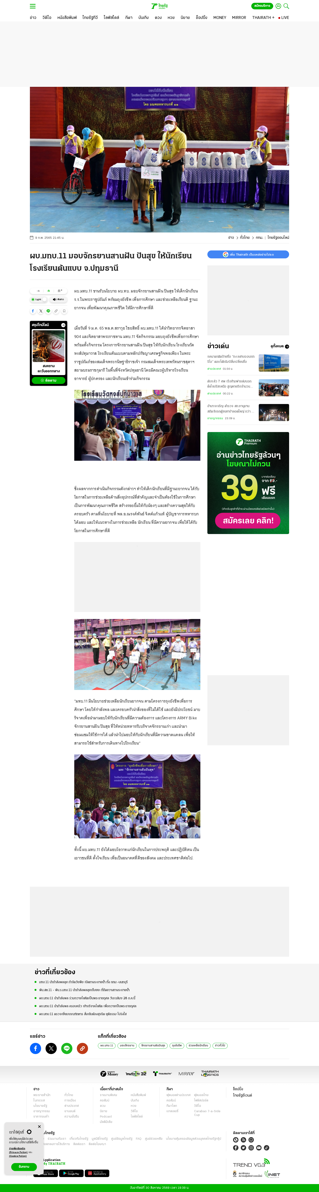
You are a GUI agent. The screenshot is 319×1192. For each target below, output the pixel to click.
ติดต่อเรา (79, 1144)
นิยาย (103, 1111)
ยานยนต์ (69, 1111)
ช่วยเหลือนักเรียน (198, 1045)
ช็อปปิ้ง (238, 1089)
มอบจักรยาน (127, 1045)
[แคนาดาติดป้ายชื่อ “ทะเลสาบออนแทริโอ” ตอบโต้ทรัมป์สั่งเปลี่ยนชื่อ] (274, 362)
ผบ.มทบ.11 (106, 1045)
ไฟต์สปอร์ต (201, 1100)
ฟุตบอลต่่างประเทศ (179, 1095)
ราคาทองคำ (41, 1116)
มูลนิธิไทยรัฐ (100, 1139)
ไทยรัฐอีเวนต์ (242, 1095)
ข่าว (231, 238)
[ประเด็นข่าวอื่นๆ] (63, 325)
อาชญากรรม (215, 418)
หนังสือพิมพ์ (138, 1095)
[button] (33, 311)
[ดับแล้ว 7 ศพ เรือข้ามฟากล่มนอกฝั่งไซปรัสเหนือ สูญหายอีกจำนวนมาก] (274, 387)
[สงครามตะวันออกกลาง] (48, 346)
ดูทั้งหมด (277, 346)
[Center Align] (39, 1127)
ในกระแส (39, 1100)
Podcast (106, 1116)
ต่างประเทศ (214, 369)
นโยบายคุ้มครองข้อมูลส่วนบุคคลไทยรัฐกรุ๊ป (193, 1139)
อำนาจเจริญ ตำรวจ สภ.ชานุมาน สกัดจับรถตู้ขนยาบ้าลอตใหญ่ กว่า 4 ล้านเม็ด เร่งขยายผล (230, 410)
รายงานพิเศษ (108, 1095)
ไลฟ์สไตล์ (137, 1116)
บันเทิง (135, 1100)
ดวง (103, 1106)
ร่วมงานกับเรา (57, 1139)
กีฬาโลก (172, 1106)
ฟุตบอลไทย (201, 1095)
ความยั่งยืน (71, 1116)
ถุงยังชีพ (177, 1045)
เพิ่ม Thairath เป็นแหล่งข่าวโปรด (252, 254)
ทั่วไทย (245, 238)
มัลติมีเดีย (106, 1122)
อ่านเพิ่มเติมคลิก (18, 1150)
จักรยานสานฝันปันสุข (153, 1045)
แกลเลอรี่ (172, 1111)
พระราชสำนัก (41, 1095)
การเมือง (70, 1100)
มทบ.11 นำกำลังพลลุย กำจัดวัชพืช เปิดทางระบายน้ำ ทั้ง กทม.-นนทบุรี (83, 982)
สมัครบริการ (262, 6)
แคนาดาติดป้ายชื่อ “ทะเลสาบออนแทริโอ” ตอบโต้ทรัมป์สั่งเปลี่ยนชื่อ (231, 359)
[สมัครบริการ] (248, 483)
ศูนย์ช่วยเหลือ (154, 1139)
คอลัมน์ (104, 1100)
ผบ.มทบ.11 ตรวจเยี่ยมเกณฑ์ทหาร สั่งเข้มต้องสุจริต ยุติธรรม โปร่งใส (83, 1014)
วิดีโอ (134, 1111)
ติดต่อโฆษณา (97, 1144)
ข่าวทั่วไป (220, 1045)
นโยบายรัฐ (40, 1106)
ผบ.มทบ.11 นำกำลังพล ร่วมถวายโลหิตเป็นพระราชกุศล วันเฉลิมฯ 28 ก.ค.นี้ (87, 998)
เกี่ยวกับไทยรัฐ (79, 1139)
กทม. (259, 238)
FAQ (139, 1139)
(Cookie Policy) (18, 1156)
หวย (133, 1106)
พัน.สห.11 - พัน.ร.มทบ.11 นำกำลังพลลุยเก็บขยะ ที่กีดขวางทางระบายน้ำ (84, 990)
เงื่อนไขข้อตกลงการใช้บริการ (51, 1144)
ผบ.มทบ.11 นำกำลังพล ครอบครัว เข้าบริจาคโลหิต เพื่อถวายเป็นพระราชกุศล (87, 1006)
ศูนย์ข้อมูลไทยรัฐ (121, 1139)
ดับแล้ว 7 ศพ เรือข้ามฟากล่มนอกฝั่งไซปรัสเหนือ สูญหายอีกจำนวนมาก (229, 385)
